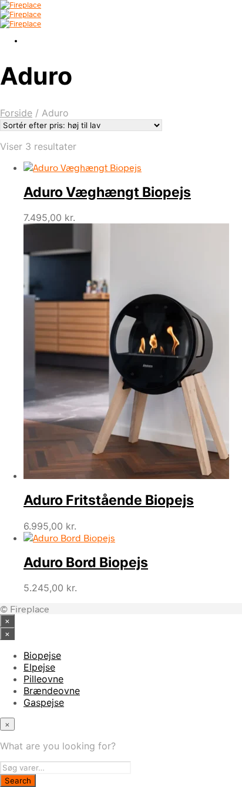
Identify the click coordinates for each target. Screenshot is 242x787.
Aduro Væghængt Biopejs (107, 192)
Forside (16, 113)
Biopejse (42, 655)
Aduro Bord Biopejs (85, 562)
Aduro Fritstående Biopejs (108, 500)
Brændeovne (51, 690)
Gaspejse (43, 702)
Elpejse (39, 667)
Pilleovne (43, 679)
